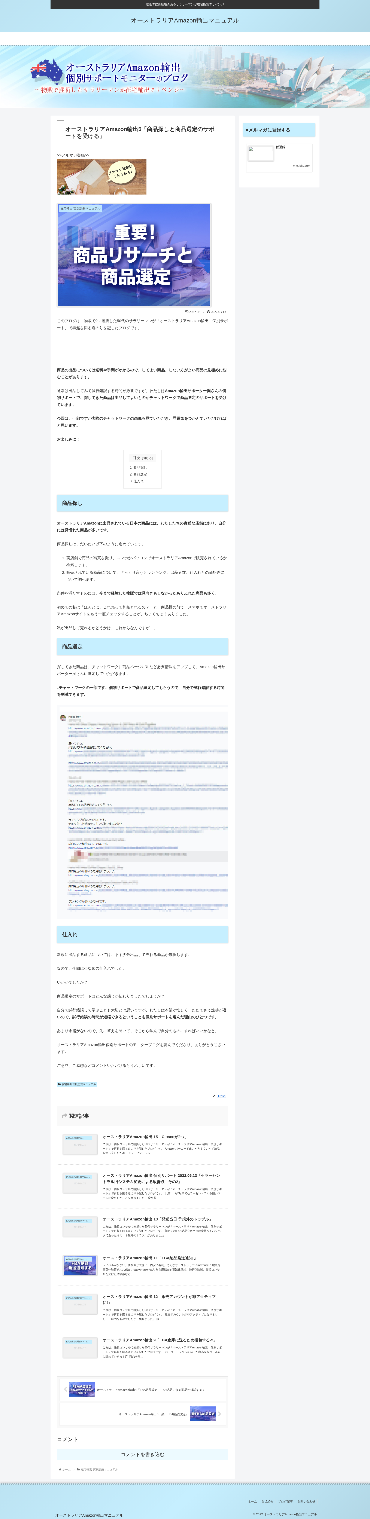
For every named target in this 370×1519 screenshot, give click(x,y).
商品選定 (140, 474)
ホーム (252, 1501)
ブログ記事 (285, 1501)
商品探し (140, 467)
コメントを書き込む (143, 1454)
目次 (136, 458)
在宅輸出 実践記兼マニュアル (79, 1084)
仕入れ (138, 481)
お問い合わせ (306, 1501)
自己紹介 (267, 1501)
